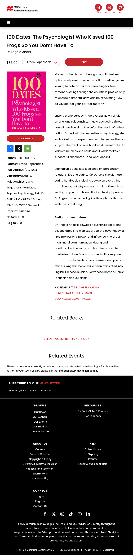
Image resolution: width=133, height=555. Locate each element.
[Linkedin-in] (88, 514)
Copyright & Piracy (40, 459)
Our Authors (40, 417)
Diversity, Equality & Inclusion (40, 464)
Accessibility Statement (40, 468)
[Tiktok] (70, 514)
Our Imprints (40, 426)
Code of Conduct (40, 454)
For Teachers (93, 416)
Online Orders (93, 449)
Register (40, 501)
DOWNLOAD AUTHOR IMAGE (74, 293)
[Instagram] (62, 514)
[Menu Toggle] (8, 22)
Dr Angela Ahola (19, 52)
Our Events (40, 421)
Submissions (40, 473)
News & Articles (40, 431)
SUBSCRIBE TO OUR (35, 383)
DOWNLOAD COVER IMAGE (73, 299)
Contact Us (40, 506)
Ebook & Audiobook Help (92, 464)
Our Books (40, 412)
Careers (40, 449)
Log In (40, 496)
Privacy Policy (91, 549)
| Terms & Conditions (67, 549)
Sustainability (40, 478)
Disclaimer (108, 549)
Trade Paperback (39, 62)
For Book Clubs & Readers (93, 411)
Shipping (93, 454)
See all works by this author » (66, 339)
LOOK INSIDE (25, 138)
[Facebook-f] (45, 514)
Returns (92, 459)
